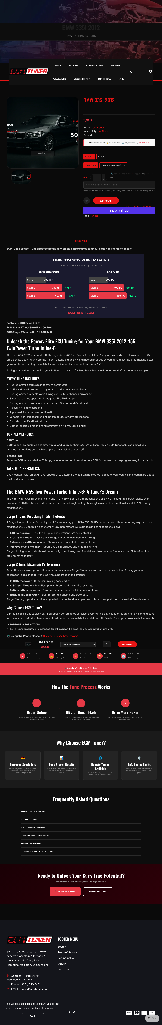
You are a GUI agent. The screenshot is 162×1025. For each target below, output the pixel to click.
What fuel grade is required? (31, 843)
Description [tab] (81, 241)
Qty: (85, 177)
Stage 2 (102, 156)
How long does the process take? (33, 827)
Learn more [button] (48, 1008)
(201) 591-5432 (144, 143)
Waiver (62, 963)
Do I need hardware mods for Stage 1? (35, 835)
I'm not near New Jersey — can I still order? (37, 851)
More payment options (138, 206)
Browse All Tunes (97, 891)
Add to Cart (106, 201)
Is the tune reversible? (29, 819)
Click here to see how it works (60, 636)
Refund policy (66, 958)
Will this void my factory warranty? (33, 811)
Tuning (94, 215)
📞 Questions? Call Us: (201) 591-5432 (81, 668)
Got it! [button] (33, 1016)
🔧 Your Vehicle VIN (131, 175)
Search (62, 946)
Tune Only (90, 165)
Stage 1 (89, 156)
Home (69, 36)
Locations (63, 969)
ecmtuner (98, 127)
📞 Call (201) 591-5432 (65, 891)
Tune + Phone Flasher (113, 165)
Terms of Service (67, 952)
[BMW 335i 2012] (21, 177)
